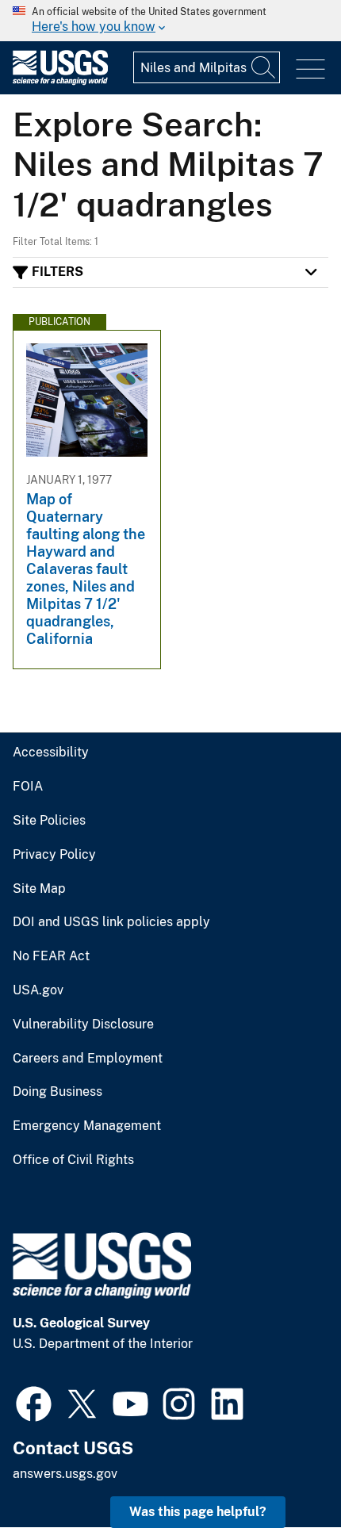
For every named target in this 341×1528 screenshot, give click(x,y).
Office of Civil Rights (73, 1160)
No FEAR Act (51, 956)
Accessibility (51, 752)
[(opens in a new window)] (34, 1402)
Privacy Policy (54, 855)
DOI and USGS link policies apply (111, 922)
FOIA (28, 786)
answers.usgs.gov (65, 1473)
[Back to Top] (283, 1470)
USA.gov (38, 990)
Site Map (39, 889)
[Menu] (310, 69)
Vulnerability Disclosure (83, 1024)
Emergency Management (87, 1126)
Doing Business (57, 1092)
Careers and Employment (88, 1058)
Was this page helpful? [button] (197, 1511)
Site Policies (49, 821)
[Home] (60, 81)
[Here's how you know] (170, 20)
